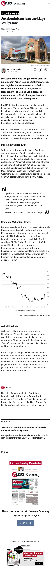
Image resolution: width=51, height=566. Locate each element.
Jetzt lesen (25, 523)
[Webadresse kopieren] (35, 70)
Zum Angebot (25, 556)
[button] (46, 3)
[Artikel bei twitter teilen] (46, 70)
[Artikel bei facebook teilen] (40, 70)
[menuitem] (13, 5)
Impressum (25, 546)
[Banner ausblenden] (42, 549)
